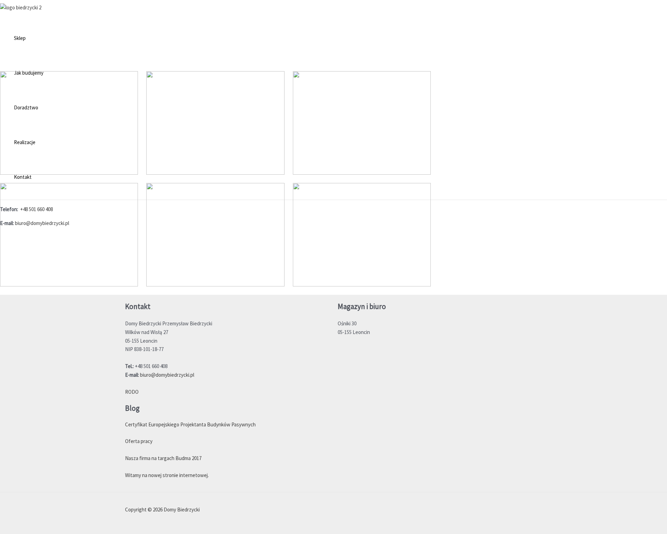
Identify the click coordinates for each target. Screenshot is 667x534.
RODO (132, 392)
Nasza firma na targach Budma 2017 (163, 458)
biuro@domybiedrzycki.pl (167, 375)
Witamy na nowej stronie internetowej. (167, 475)
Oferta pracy (139, 441)
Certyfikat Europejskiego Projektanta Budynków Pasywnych (190, 424)
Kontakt (23, 177)
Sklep (20, 38)
